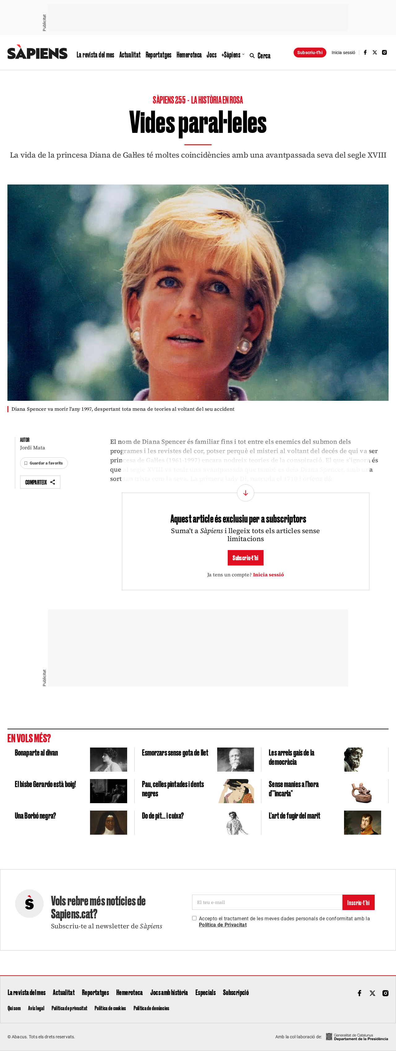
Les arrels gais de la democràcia (291, 757)
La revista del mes (95, 54)
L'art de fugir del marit (294, 815)
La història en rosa (217, 99)
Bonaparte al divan (36, 752)
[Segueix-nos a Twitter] (375, 52)
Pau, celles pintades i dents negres (173, 788)
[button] (44, 463)
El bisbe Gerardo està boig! (45, 783)
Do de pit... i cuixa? (163, 815)
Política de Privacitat (223, 925)
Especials (206, 992)
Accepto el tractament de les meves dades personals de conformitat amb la (284, 922)
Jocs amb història (169, 992)
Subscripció (236, 992)
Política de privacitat (69, 1007)
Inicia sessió (268, 574)
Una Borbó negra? (35, 815)
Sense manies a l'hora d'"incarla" (294, 788)
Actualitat (130, 54)
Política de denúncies (152, 1007)
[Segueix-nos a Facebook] (365, 52)
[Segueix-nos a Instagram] (385, 52)
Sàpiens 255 (169, 99)
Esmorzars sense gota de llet (175, 752)
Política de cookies (110, 1007)
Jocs (212, 54)
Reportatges (159, 54)
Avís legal (36, 1007)
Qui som (14, 1007)
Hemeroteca (189, 54)
